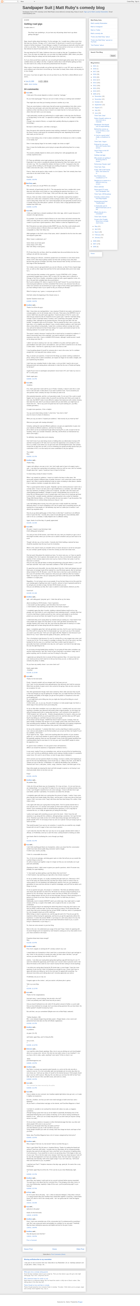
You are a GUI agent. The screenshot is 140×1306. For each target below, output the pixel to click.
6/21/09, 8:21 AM (32, 593)
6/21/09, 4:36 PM (32, 776)
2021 (95, 66)
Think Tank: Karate (100, 216)
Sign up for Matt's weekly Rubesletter (96, 12)
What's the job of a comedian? (100, 213)
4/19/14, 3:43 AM (32, 1203)
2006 (95, 246)
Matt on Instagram (97, 26)
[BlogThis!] (41, 81)
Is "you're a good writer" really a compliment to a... (102, 137)
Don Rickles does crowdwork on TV (100, 177)
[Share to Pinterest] (47, 81)
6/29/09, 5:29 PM (32, 1137)
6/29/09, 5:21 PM (32, 1088)
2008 (95, 241)
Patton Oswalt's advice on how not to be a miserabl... (102, 120)
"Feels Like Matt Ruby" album (100, 37)
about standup (33, 84)
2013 (95, 82)
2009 (95, 94)
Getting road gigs (99, 155)
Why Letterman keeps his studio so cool (36, 1278)
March (97, 232)
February (98, 235)
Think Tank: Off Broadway (102, 194)
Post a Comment (32, 1240)
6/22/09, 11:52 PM (32, 1045)
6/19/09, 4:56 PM (32, 179)
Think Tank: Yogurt (100, 141)
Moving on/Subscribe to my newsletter (38, 1259)
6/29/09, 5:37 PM (32, 1188)
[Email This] (39, 81)
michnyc (29, 1192)
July (96, 110)
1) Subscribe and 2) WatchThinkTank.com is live (102, 207)
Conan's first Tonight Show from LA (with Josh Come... (101, 221)
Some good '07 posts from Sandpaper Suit (101, 190)
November (98, 99)
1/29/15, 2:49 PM (32, 1227)
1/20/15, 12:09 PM (32, 1215)
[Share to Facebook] (45, 81)
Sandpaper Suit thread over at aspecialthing (101, 125)
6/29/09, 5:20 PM (32, 1079)
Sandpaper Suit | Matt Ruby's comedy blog (63, 7)
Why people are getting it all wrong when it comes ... (102, 159)
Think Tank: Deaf (99, 115)
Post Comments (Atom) (58, 1254)
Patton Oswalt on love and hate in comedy (36, 1285)
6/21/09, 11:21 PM (32, 988)
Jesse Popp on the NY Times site (101, 151)
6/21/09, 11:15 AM (32, 672)
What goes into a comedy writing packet (36, 1272)
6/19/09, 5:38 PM (32, 301)
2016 (95, 74)
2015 (95, 77)
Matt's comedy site (97, 33)
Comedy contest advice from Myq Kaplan (101, 197)
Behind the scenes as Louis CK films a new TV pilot (101, 130)
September (98, 104)
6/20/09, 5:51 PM (32, 456)
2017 (95, 71)
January (97, 237)
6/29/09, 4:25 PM (32, 1063)
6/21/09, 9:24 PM (32, 942)
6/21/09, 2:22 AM (32, 523)
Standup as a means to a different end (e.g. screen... (102, 182)
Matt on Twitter (95, 30)
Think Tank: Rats (99, 167)
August (97, 107)
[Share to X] (43, 81)
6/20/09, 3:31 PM (32, 379)
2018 (95, 69)
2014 (95, 80)
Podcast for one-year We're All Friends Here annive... (102, 146)
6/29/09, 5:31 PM (32, 1174)
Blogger (80, 1302)
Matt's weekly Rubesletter (99, 23)
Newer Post (28, 1249)
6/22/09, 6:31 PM (32, 1023)
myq (27, 92)
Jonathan (29, 305)
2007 (95, 244)
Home (54, 1249)
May (96, 226)
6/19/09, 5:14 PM (32, 207)
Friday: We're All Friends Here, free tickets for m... (102, 171)
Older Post (80, 1249)
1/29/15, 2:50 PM (32, 1236)
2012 (95, 85)
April (96, 229)
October (97, 102)
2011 (94, 88)
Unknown (29, 1049)
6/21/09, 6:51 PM (32, 841)
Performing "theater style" (102, 164)
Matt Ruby (29, 183)
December (98, 96)
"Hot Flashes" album (97, 45)
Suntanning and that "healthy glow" (100, 202)
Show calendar (99, 187)
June (96, 113)
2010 (95, 91)
